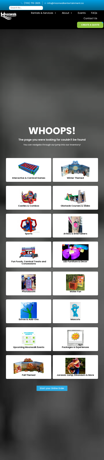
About (65, 13)
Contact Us (90, 18)
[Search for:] (26, 8)
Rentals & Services (42, 13)
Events (82, 13)
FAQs (94, 13)
